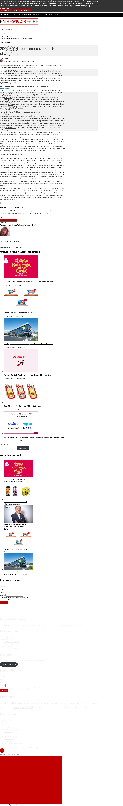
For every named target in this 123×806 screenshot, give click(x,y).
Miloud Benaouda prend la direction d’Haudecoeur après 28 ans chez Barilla (15, 526)
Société (2, 595)
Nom (1, 589)
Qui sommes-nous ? (10, 736)
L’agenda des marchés (11, 730)
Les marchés (8, 727)
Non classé (9, 646)
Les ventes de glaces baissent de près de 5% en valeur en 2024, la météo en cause (34, 437)
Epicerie (9, 640)
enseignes (75, 703)
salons (66, 708)
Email (2, 217)
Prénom (2, 586)
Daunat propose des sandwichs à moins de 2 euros (22, 406)
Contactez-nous (9, 739)
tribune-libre (82, 708)
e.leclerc (64, 703)
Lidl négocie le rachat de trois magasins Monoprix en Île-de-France (28, 344)
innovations (87, 703)
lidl (10, 708)
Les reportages (9, 725)
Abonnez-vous (4, 88)
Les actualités (8, 723)
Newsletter (8, 63)
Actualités (7, 34)
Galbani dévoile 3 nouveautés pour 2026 (18, 313)
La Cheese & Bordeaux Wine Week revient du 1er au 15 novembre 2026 (29, 282)
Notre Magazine (9, 720)
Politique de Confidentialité (22, 10)
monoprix (37, 708)
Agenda (6, 58)
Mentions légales (9, 741)
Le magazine (8, 30)
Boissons (11, 46)
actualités (7, 703)
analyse (20, 703)
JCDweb (36, 747)
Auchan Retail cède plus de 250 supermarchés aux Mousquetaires (27, 375)
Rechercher (4, 445)
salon (60, 708)
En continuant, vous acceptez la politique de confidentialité (21, 688)
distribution (53, 703)
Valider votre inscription (8, 220)
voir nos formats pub (9, 664)
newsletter (45, 708)
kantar (5, 708)
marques (23, 707)
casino (42, 703)
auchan (28, 703)
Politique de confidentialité (13, 743)
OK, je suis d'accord (6, 10)
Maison (8, 644)
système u (73, 708)
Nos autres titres (9, 734)
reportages (53, 708)
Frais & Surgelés (5, 42)
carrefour (36, 703)
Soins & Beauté (13, 55)
